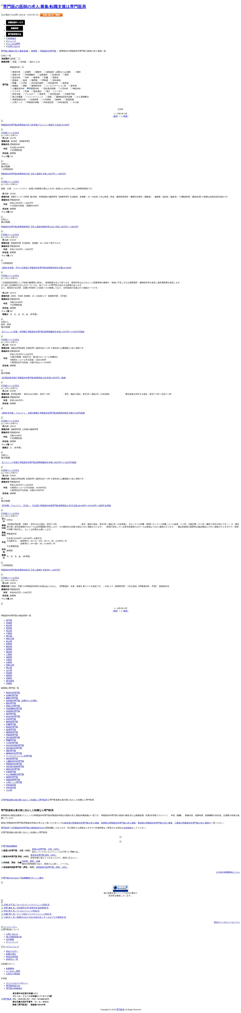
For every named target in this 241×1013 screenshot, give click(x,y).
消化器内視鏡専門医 (15, 766)
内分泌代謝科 (38, 83)
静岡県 (34, 51)
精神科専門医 (12, 777)
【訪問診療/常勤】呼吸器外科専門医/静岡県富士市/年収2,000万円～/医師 (33, 378)
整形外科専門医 (13, 693)
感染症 (56, 77)
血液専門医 (11, 730)
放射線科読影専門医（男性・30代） (52, 867)
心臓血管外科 (18, 88)
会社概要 (10, 939)
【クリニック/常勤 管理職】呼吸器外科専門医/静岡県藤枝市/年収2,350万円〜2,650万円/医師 (42, 332)
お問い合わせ (12, 934)
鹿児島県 (10, 681)
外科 (27, 77)
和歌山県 (10, 665)
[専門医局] (6, 999)
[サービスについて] (10, 947)
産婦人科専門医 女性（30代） (46, 849)
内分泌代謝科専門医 (15, 745)
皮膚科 (28, 72)
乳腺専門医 (11, 772)
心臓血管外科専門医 (15, 761)
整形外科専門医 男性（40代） (44, 855)
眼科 (79, 72)
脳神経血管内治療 (64, 97)
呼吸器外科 (34, 88)
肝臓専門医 (11, 724)
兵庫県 (9, 662)
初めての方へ (12, 951)
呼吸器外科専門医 (48, 51)
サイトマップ (12, 942)
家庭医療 (70, 99)
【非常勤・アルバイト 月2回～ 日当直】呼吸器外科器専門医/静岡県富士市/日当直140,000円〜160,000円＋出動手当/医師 (56, 505)
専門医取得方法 (13, 986)
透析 (25, 86)
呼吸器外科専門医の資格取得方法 (28, 828)
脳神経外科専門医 (14, 753)
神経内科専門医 (13, 769)
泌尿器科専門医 (13, 711)
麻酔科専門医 (12, 698)
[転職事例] (14, 30)
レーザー (59, 91)
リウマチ (16, 91)
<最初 (115, 116)
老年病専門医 (12, 758)
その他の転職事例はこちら (228, 872)
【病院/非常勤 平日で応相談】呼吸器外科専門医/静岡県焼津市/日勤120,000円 (36, 268)
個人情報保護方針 (14, 937)
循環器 (35, 80)
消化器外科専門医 (14, 748)
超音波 (66, 83)
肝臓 (46, 77)
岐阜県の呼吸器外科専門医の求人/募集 (82, 823)
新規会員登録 (12, 957)
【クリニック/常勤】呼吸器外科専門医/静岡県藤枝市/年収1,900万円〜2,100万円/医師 (38, 462)
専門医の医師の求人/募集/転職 (14, 51)
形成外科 (56, 75)
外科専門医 (11, 719)
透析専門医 (11, 751)
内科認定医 (49, 102)
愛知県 (9, 652)
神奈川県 (10, 639)
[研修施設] (11, 38)
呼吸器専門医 (12, 735)
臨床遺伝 (38, 91)
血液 (25, 80)
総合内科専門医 (13, 716)
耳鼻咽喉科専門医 (14, 708)
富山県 (9, 641)
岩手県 (9, 620)
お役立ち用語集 (13, 974)
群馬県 (9, 628)
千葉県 (9, 633)
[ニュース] (11, 41)
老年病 (74, 86)
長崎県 (9, 678)
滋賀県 (9, 657)
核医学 (43, 94)
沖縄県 (9, 683)
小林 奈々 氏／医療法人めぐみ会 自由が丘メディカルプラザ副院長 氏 (35, 917)
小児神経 (47, 99)
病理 (67, 75)
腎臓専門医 (11, 740)
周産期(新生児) (19, 99)
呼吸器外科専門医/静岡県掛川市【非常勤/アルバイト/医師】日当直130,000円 (35, 125)
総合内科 (16, 77)
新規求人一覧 (12, 959)
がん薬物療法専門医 (15, 774)
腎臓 (14, 83)
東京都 (9, 636)
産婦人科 (16, 75)
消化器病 (57, 80)
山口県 (9, 670)
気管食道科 (55, 94)
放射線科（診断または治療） (59, 72)
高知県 (9, 673)
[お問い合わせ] (13, 46)
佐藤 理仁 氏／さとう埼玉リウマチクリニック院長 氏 (28, 914)
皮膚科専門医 (12, 695)
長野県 (9, 644)
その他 (76, 102)
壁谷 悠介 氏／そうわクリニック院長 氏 (22, 911)
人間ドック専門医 (14, 782)
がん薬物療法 (83, 97)
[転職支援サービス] (15, 24)
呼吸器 (45, 80)
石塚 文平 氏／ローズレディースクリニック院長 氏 (27, 905)
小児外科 (64, 88)
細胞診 (15, 86)
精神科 (58, 99)
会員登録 (128, 828)
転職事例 (10, 968)
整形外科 (16, 72)
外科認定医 (63, 102)
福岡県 (9, 675)
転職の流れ (11, 954)
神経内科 (77, 88)
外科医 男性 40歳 (31, 861)
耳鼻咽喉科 (30, 75)
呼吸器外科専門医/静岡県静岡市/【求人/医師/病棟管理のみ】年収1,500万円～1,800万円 (39, 227)
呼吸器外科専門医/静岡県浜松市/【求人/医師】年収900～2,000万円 (30, 570)
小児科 (24, 83)
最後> (125, 116)
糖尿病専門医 (12, 722)
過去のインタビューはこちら (227, 922)
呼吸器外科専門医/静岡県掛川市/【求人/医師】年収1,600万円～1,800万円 (33, 174)
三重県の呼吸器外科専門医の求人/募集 (191, 823)
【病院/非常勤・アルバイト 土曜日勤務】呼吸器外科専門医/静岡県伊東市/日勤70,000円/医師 (43, 413)
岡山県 (9, 668)
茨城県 (9, 623)
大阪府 (9, 660)
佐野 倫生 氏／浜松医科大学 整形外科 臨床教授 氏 (26, 908)
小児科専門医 (12, 743)
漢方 (48, 91)
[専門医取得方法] (14, 36)
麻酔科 (39, 72)
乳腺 (27, 91)
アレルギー (30, 94)
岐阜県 (9, 646)
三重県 (9, 654)
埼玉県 (9, 631)
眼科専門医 (11, 703)
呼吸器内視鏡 (33, 102)
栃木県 (9, 625)
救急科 (15, 80)
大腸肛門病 (70, 94)
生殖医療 (34, 99)
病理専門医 (11, 714)
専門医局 (5, 828)
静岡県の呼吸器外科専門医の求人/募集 (118, 823)
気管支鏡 (16, 94)
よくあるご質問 (13, 971)
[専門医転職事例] (9, 846)
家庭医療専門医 (13, 780)
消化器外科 (53, 83)
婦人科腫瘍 (17, 97)
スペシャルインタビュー (17, 983)
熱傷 (50, 97)
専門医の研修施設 (14, 988)
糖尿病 (37, 77)
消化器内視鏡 (50, 88)
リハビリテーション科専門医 (19, 756)
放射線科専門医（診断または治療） (22, 701)
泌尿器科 (44, 75)
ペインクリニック (35, 97)
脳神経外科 (37, 86)
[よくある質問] (13, 44)
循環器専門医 (12, 732)
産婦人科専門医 (13, 706)
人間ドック (17, 102)
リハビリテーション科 (56, 86)
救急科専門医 (12, 727)
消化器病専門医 (13, 737)
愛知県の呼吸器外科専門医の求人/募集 (155, 823)
